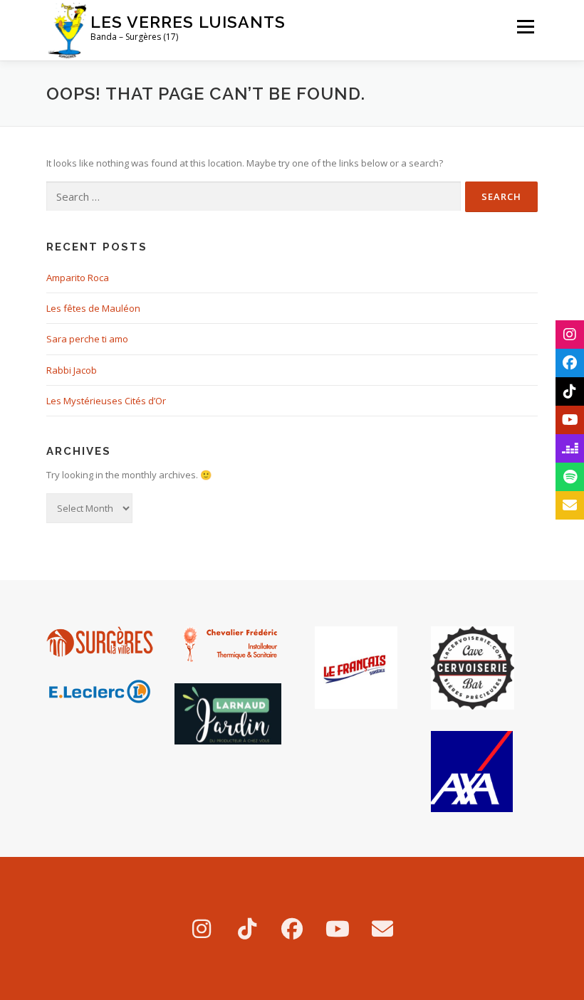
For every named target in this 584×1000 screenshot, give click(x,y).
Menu (525, 26)
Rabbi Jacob (71, 370)
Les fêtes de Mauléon (93, 308)
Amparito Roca (77, 277)
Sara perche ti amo (87, 338)
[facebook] (292, 928)
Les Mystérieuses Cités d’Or (106, 400)
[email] (382, 928)
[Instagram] (201, 928)
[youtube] (337, 928)
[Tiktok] (247, 928)
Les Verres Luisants (188, 21)
